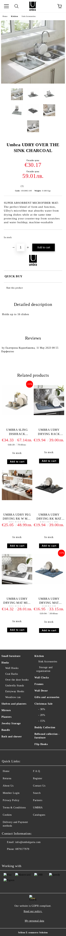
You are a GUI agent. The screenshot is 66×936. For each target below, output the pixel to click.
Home (5, 16)
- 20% (41, 715)
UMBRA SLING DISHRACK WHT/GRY (17, 432)
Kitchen (14, 16)
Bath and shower (11, 736)
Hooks (5, 662)
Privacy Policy (11, 800)
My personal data (34, 920)
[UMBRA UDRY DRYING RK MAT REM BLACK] (49, 499)
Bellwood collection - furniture (47, 736)
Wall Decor (41, 690)
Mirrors (6, 710)
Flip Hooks (41, 744)
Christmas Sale (43, 703)
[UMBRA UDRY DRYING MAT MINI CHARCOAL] (17, 583)
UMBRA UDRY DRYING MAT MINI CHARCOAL (17, 601)
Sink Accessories (29, 16)
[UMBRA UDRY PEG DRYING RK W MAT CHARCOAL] (17, 499)
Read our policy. (33, 911)
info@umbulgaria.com (28, 842)
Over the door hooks (16, 679)
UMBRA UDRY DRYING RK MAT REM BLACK (48, 517)
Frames (38, 684)
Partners (37, 800)
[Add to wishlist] (57, 236)
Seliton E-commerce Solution (33, 932)
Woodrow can (13, 697)
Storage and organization (44, 669)
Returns (7, 778)
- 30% (41, 709)
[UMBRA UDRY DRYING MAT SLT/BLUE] (49, 583)
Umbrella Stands (14, 685)
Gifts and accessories (46, 697)
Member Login (11, 793)
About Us (8, 785)
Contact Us (39, 785)
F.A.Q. (37, 771)
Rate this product (14, 288)
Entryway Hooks (14, 691)
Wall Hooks (11, 668)
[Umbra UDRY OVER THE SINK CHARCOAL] (33, 82)
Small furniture (10, 656)
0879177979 (22, 849)
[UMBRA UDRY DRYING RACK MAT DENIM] (49, 414)
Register (37, 778)
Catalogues (39, 814)
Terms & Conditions (14, 807)
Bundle (5, 730)
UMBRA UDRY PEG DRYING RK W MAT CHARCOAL (17, 517)
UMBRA (38, 807)
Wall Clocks (41, 677)
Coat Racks (11, 674)
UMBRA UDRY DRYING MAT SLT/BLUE (49, 601)
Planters (6, 717)
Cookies (7, 814)
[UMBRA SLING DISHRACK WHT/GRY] (17, 414)
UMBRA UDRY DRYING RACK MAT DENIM (49, 432)
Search (37, 793)
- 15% (41, 721)
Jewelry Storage (11, 723)
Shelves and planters (13, 703)
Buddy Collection (44, 727)
